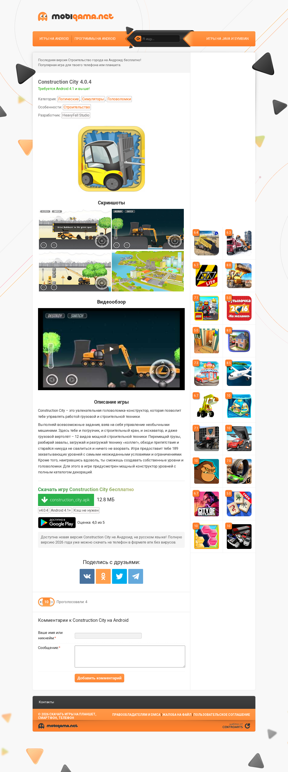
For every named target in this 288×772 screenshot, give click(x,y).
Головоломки (119, 99)
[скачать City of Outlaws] (206, 504)
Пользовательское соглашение (222, 714)
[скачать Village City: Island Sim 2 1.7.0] (239, 341)
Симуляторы (93, 99)
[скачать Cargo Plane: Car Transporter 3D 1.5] (239, 438)
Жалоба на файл (176, 714)
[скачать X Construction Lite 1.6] (206, 275)
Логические (68, 99)
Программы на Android (95, 39)
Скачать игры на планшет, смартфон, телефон (67, 716)
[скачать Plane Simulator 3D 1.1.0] (239, 373)
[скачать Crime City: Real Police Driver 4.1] (206, 438)
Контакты (46, 702)
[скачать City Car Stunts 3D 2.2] (239, 471)
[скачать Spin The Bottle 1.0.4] (239, 308)
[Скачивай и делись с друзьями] (76, 17)
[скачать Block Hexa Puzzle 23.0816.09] (206, 536)
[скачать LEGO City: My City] (206, 308)
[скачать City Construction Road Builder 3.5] (206, 243)
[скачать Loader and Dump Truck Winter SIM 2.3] (239, 243)
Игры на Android (54, 39)
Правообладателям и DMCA (136, 714)
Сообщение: (48, 648)
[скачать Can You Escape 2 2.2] (206, 341)
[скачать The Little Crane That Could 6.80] (206, 406)
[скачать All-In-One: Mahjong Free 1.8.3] (239, 504)
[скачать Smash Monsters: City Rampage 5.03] (206, 471)
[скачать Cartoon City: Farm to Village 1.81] (206, 373)
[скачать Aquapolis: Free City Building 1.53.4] (239, 406)
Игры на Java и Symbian (227, 39)
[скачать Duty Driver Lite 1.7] (239, 536)
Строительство (77, 107)
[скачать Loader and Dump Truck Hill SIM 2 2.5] (239, 275)
